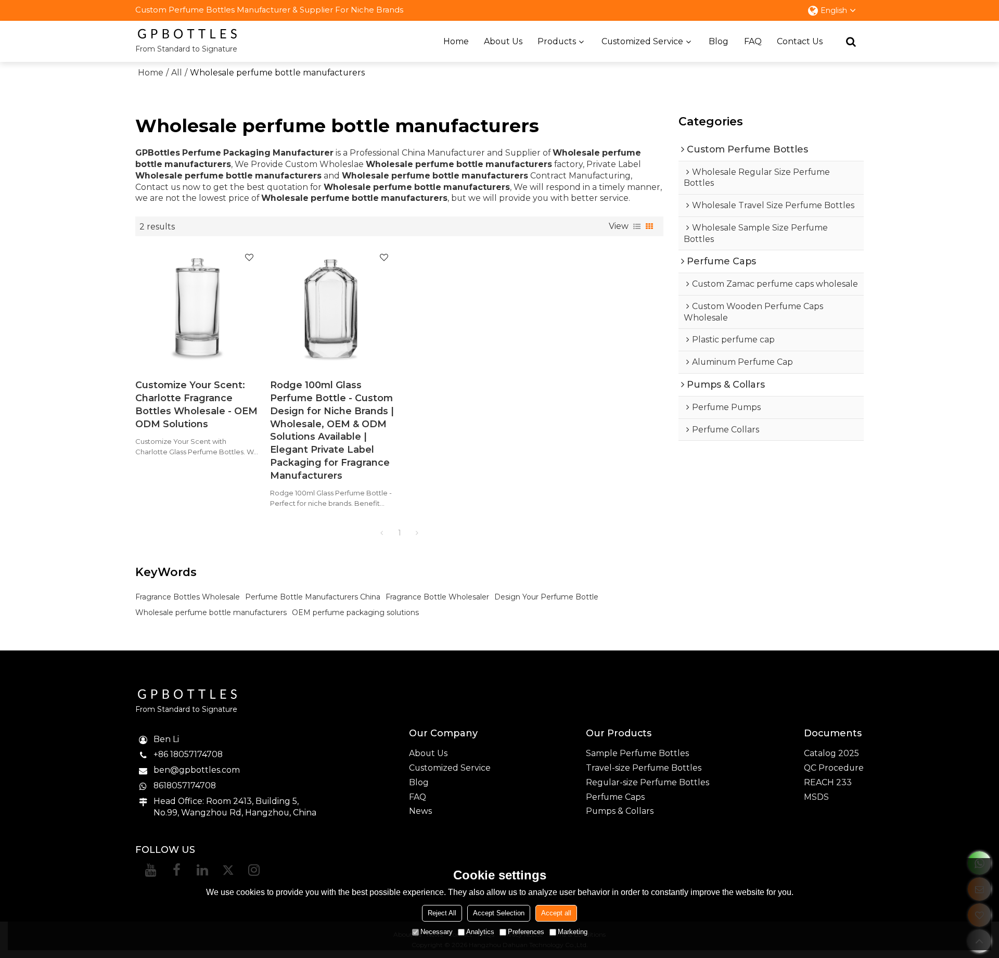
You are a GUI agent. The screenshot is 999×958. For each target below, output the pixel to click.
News (420, 811)
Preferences (526, 932)
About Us (503, 41)
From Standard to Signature (186, 49)
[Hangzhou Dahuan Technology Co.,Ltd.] (187, 34)
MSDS (816, 797)
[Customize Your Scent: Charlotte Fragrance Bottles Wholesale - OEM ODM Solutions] (197, 307)
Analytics (480, 932)
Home (456, 41)
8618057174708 (184, 785)
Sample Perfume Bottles (637, 753)
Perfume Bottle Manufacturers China (312, 597)
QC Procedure (834, 768)
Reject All (442, 913)
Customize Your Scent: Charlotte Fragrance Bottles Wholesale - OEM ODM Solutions (196, 404)
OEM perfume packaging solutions (355, 612)
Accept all (556, 913)
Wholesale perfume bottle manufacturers (211, 612)
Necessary (436, 932)
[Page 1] (382, 533)
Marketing (572, 932)
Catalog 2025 (831, 753)
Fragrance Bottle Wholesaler (437, 597)
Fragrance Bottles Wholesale (187, 597)
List (637, 226)
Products (556, 41)
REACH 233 (828, 782)
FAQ (753, 41)
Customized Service (642, 41)
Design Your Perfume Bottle (546, 597)
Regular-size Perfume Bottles (647, 782)
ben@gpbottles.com (196, 770)
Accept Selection (498, 913)
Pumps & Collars (620, 811)
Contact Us (800, 41)
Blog (718, 41)
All (176, 73)
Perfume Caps (615, 797)
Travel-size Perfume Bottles (643, 768)
